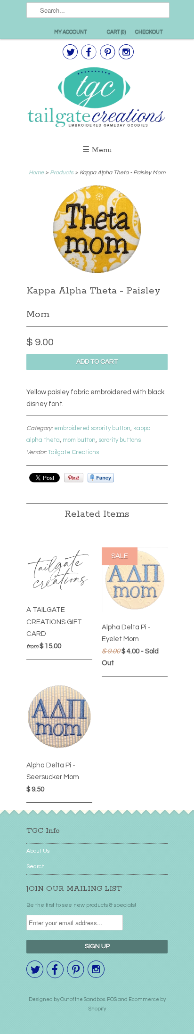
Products (61, 173)
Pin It (73, 477)
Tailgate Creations (73, 452)
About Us (37, 851)
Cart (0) (116, 31)
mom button (79, 440)
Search (35, 866)
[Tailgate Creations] (97, 99)
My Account (70, 31)
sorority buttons (119, 440)
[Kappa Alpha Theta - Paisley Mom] (97, 273)
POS (112, 999)
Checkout (149, 31)
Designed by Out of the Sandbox (67, 999)
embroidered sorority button (92, 428)
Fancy (101, 477)
